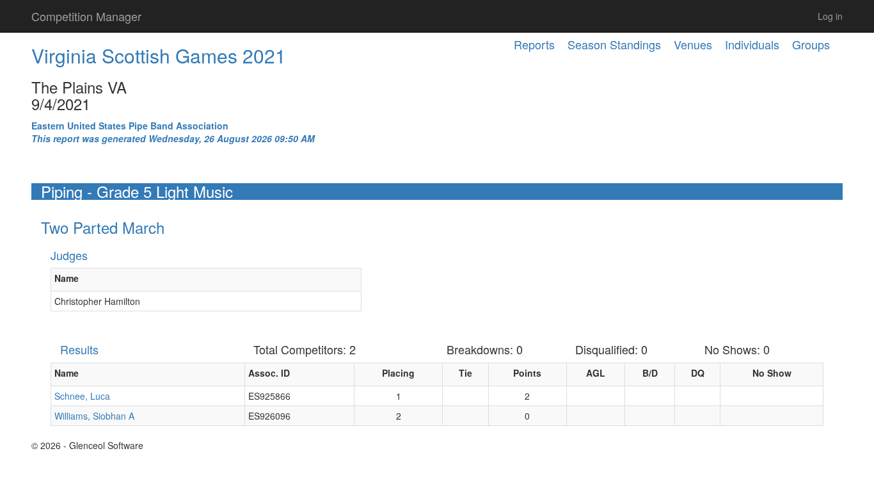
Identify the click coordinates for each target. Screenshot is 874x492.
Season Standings (614, 44)
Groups (811, 44)
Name (66, 278)
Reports (534, 44)
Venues (693, 44)
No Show (771, 372)
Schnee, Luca (82, 396)
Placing (398, 372)
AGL (595, 372)
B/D (650, 372)
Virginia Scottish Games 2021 (158, 55)
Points (527, 372)
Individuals (752, 44)
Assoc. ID (269, 372)
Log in (830, 16)
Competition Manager (86, 16)
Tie (465, 372)
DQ (697, 372)
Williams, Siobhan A (94, 415)
